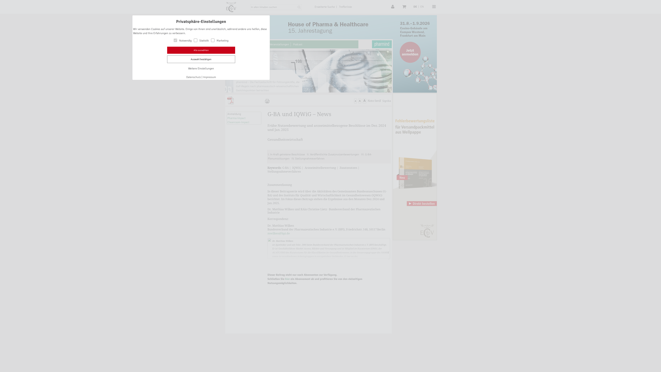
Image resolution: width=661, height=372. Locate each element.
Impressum (209, 77)
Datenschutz (193, 77)
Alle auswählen (201, 50)
